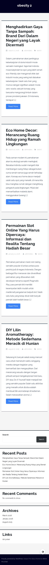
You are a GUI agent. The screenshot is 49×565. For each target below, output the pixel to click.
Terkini (39, 50)
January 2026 (7, 519)
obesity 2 (24, 5)
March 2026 (7, 515)
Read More (13, 106)
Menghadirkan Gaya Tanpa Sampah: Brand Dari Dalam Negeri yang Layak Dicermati (24, 36)
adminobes (28, 50)
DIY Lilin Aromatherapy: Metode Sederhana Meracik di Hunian (23, 337)
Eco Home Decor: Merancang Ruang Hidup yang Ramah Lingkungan (23, 137)
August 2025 (7, 522)
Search (5, 435)
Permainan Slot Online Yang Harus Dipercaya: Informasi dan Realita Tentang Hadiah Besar (22, 236)
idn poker (6, 539)
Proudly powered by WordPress (12, 559)
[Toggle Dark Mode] (42, 551)
